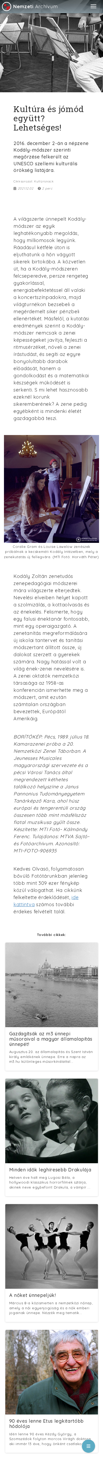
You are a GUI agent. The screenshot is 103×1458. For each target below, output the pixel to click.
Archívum (35, 6)
